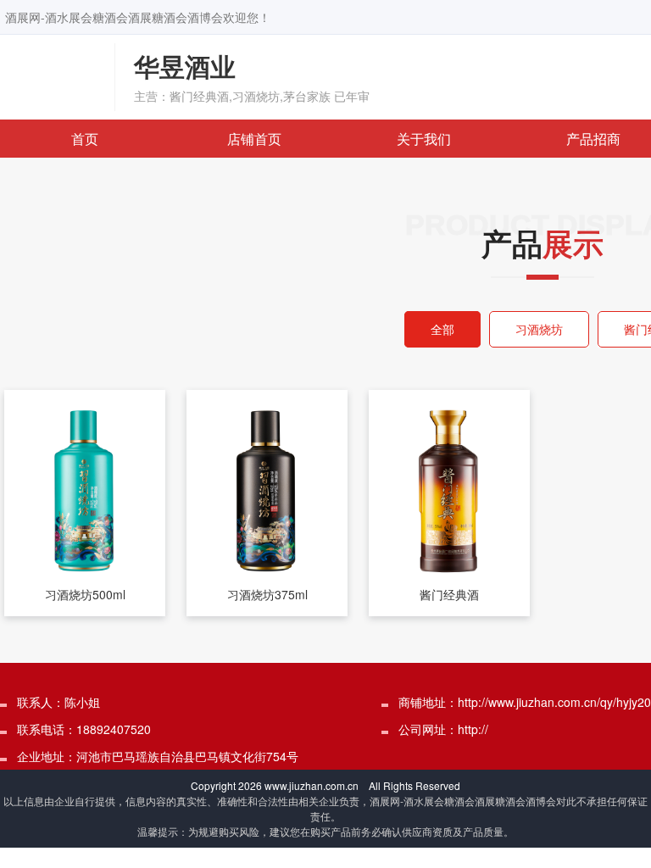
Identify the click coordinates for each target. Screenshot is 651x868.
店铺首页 (254, 138)
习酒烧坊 (539, 328)
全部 (442, 328)
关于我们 (424, 138)
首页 (84, 138)
